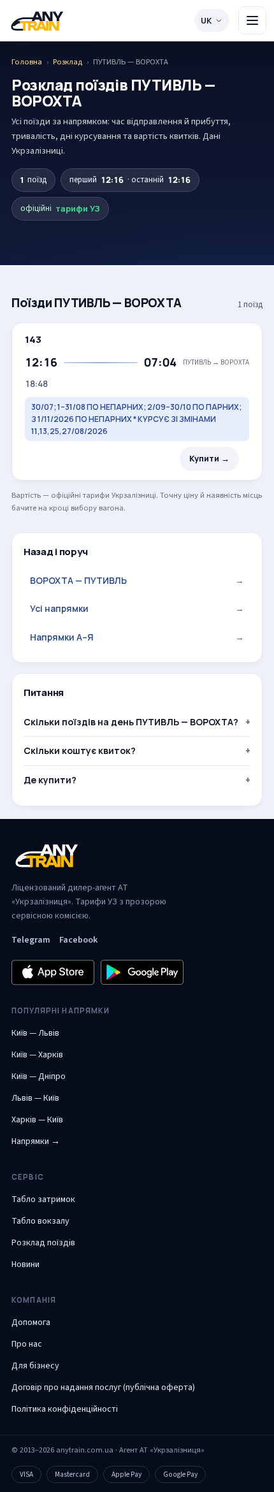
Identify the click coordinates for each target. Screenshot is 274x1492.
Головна (26, 62)
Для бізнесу (35, 1365)
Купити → (209, 458)
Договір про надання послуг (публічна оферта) (103, 1387)
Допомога (30, 1322)
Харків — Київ (37, 1119)
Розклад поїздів (43, 1242)
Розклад (67, 62)
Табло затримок (43, 1199)
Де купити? (50, 780)
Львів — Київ (35, 1098)
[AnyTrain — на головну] (37, 21)
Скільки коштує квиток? (80, 750)
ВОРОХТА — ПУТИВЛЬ (137, 580)
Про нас (26, 1344)
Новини (25, 1264)
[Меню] (252, 20)
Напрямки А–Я (137, 637)
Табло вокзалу (40, 1221)
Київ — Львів (35, 1033)
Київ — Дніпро (38, 1076)
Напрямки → (35, 1141)
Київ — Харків (37, 1054)
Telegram (30, 940)
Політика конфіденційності (64, 1409)
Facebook (78, 940)
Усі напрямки (137, 608)
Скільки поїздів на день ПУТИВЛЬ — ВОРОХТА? (131, 722)
